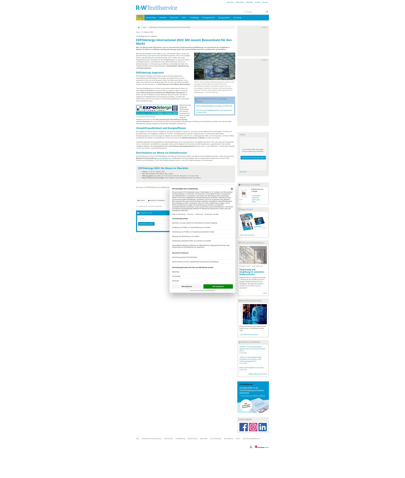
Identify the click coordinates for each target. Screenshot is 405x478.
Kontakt (257, 2)
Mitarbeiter (180, 438)
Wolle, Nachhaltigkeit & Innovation (251, 368)
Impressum (168, 438)
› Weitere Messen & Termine (257, 374)
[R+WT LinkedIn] (262, 427)
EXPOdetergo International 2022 (149, 55)
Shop (254, 202)
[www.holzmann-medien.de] (261, 447)
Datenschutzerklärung (152, 438)
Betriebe (163, 17)
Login (265, 2)
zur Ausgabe (256, 195)
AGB (137, 438)
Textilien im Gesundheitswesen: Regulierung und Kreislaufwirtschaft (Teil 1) (252, 349)
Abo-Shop (230, 2)
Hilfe (238, 438)
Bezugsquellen (224, 17)
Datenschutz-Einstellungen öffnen (253, 157)
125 (140, 17)
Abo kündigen (215, 438)
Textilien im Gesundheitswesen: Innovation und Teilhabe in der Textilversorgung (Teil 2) (250, 359)
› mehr (264, 293)
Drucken (141, 200)
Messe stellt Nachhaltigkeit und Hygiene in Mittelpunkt (214, 106)
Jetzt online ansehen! (247, 235)
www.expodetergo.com (163, 158)
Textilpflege (194, 17)
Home (144, 27)
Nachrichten (151, 17)
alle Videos (243, 172)
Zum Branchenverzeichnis (249, 334)
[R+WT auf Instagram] (253, 427)
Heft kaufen (256, 200)
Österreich (174, 17)
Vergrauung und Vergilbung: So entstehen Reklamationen (251, 272)
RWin (184, 17)
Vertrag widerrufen (251, 438)
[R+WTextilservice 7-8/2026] (244, 197)
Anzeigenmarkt (208, 17)
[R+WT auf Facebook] (243, 427)
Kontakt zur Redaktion (156, 200)
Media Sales (240, 2)
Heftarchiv (255, 197)
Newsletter (249, 2)
